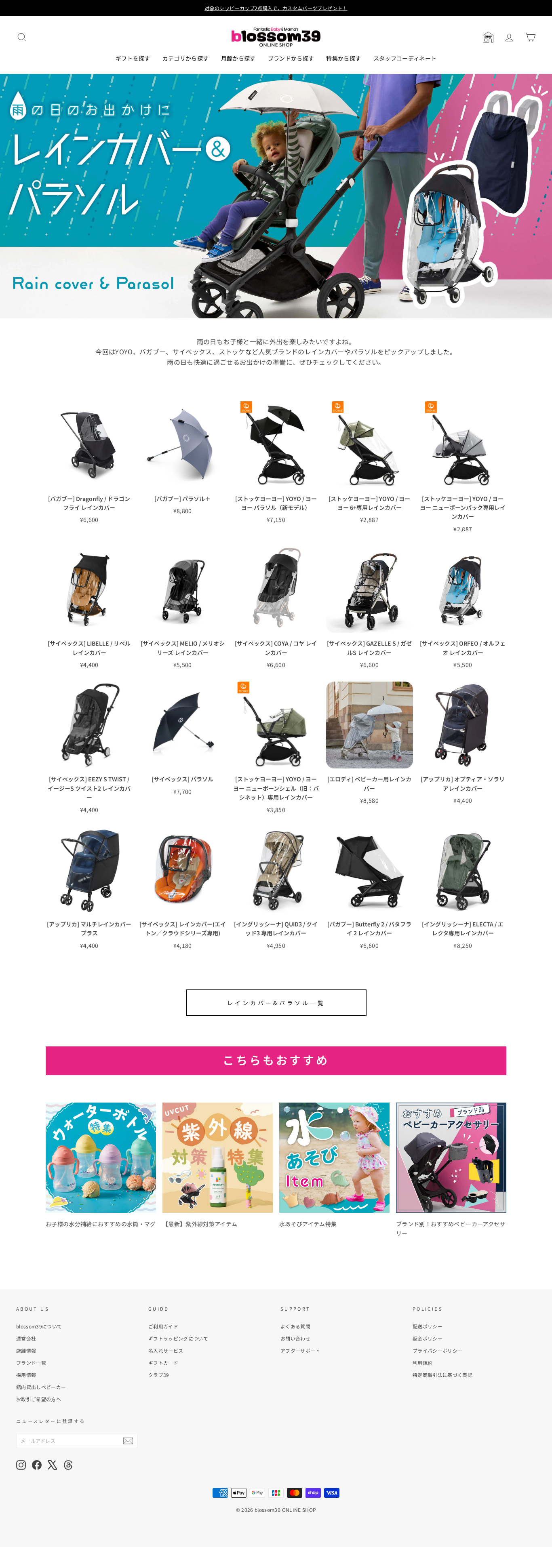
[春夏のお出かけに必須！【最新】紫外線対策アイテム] (217, 1158)
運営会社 (26, 1338)
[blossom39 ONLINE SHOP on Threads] (68, 1465)
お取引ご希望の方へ (38, 1398)
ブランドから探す (291, 58)
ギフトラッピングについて (178, 1338)
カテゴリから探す (185, 58)
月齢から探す (238, 58)
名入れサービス (165, 1350)
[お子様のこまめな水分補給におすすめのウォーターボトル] (101, 1158)
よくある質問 (295, 1326)
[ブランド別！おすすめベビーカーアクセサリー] (451, 1158)
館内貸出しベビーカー (41, 1386)
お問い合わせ (295, 1338)
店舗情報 (26, 1350)
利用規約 (422, 1362)
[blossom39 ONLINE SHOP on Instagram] (21, 1465)
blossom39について (39, 1326)
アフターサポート (300, 1350)
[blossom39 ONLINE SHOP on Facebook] (37, 1465)
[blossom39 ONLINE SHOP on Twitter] (52, 1465)
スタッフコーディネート (405, 58)
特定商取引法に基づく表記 (442, 1374)
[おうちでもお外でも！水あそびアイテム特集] (334, 1158)
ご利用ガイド (163, 1326)
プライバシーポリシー (438, 1350)
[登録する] (128, 1440)
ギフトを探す (133, 58)
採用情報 (26, 1374)
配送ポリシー (427, 1326)
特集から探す (343, 58)
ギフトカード (163, 1362)
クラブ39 (158, 1374)
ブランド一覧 (31, 1362)
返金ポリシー (427, 1338)
